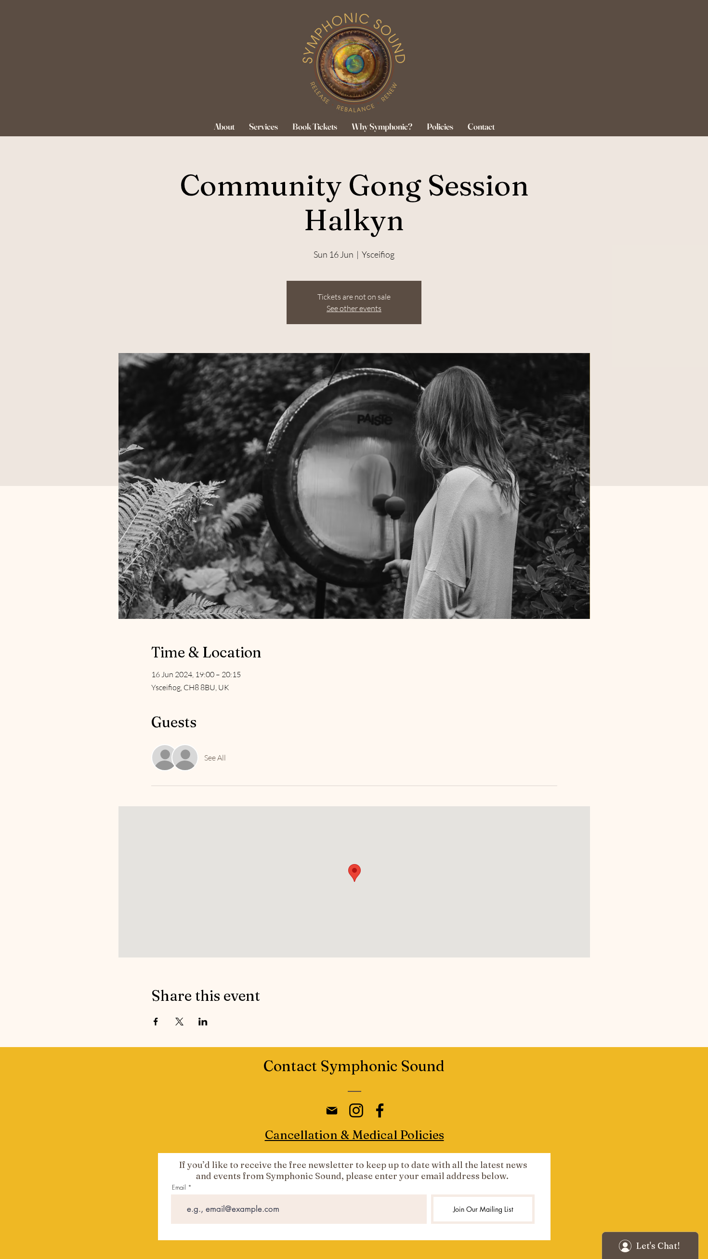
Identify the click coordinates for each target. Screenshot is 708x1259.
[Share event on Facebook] (155, 1021)
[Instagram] (356, 1110)
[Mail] (331, 1110)
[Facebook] (379, 1110)
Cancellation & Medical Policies (354, 1135)
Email (179, 1187)
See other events (354, 308)
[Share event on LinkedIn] (203, 1021)
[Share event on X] (179, 1021)
